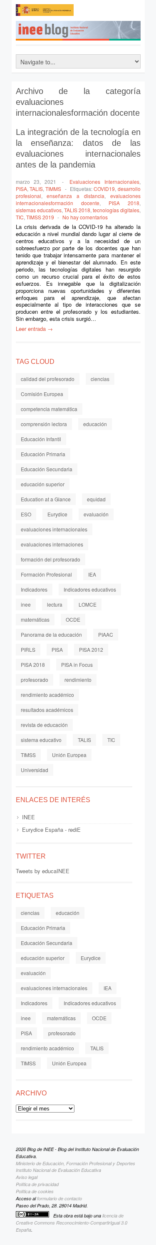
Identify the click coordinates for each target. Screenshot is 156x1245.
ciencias (100, 378)
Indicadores (34, 589)
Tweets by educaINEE (42, 871)
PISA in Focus (77, 664)
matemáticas (35, 619)
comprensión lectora (44, 423)
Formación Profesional (46, 574)
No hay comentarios (85, 217)
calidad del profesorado (47, 378)
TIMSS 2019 (40, 217)
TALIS (36, 188)
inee (26, 604)
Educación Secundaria (46, 469)
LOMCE (88, 604)
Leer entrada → (34, 329)
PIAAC (105, 634)
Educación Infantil (41, 438)
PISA (21, 188)
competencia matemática (49, 408)
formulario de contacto (59, 1198)
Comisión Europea (42, 393)
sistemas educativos (39, 209)
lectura (54, 604)
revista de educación (44, 724)
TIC (20, 217)
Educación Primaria (43, 453)
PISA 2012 (91, 649)
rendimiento (78, 679)
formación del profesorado (50, 559)
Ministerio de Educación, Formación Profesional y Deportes (75, 1163)
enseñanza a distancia (75, 195)
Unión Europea (69, 754)
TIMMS (53, 188)
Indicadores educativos (90, 589)
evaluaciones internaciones (52, 544)
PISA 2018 (124, 202)
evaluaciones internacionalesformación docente (78, 199)
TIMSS (28, 754)
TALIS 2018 (77, 209)
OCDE (73, 619)
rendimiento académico (47, 694)
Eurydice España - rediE (51, 829)
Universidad (34, 769)
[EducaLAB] (107, 12)
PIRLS (28, 649)
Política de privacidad (37, 1184)
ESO (26, 514)
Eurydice (57, 514)
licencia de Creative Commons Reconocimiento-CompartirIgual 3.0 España (71, 1222)
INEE (28, 817)
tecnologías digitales (116, 209)
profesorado (34, 679)
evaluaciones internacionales (54, 529)
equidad (96, 499)
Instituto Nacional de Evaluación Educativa (58, 1170)
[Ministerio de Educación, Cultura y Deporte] (45, 12)
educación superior (42, 484)
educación (95, 423)
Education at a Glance (46, 499)
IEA (92, 574)
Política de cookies (35, 1191)
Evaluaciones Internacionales (104, 181)
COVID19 (104, 188)
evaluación (96, 514)
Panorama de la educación (51, 634)
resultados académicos (47, 709)
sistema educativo (41, 739)
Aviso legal (26, 1177)
